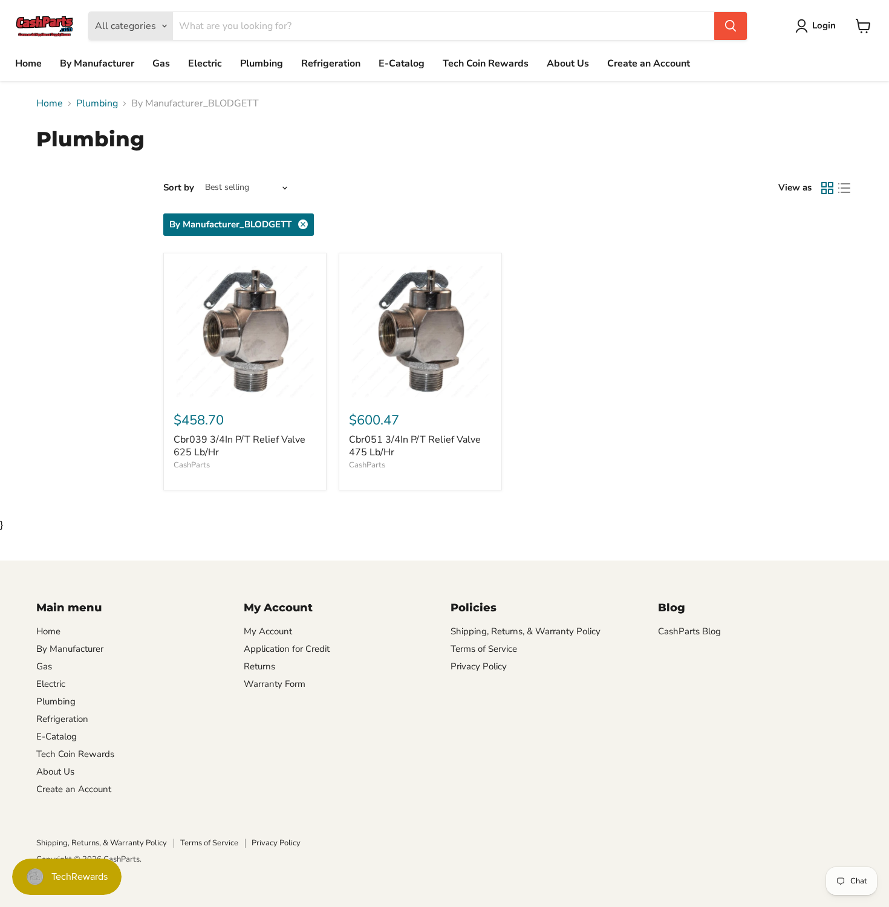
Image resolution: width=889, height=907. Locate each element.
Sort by (178, 188)
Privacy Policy (479, 666)
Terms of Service (484, 649)
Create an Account (648, 63)
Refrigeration (330, 63)
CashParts (192, 465)
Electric (205, 63)
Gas (161, 63)
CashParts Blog (689, 631)
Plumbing (261, 63)
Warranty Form (274, 684)
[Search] (730, 26)
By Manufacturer (97, 63)
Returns (259, 666)
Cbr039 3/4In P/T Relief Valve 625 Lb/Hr (239, 446)
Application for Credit (287, 649)
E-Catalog (402, 63)
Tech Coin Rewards (486, 63)
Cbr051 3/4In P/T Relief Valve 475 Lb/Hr (415, 446)
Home (28, 63)
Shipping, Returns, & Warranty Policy (526, 631)
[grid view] (827, 188)
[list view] (844, 188)
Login (824, 25)
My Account (268, 631)
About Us (568, 63)
